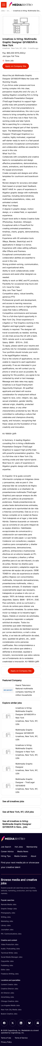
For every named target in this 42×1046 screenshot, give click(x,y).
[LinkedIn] (21, 1022)
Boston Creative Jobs (9, 1014)
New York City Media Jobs (11, 1010)
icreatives (9, 11)
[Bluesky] (29, 1022)
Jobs (3, 11)
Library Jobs (5, 925)
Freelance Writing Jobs (10, 974)
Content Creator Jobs (9, 984)
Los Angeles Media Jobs (10, 1005)
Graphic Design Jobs (9, 909)
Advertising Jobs (7, 997)
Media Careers (20, 856)
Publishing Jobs (7, 965)
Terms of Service (21, 1038)
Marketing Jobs (7, 921)
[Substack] (38, 1022)
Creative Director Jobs (9, 989)
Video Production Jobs (9, 944)
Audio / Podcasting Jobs (10, 949)
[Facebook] (4, 1022)
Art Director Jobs (7, 993)
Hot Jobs (19, 847)
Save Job (9, 60)
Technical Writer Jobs (9, 953)
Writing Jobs (6, 917)
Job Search (6, 847)
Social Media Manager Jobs (11, 957)
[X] (12, 1022)
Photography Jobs (8, 913)
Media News (22, 851)
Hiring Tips (5, 856)
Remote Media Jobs (8, 904)
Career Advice (7, 851)
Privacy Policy (6, 1042)
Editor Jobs (5, 970)
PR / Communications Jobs (11, 934)
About (33, 856)
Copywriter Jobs (7, 961)
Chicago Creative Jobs (9, 1001)
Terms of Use (6, 1038)
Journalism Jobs (7, 930)
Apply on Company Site (15, 66)
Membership (31, 847)
